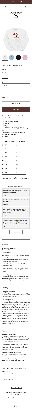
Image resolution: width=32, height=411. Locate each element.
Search (3, 368)
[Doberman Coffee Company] (16, 15)
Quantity (4, 73)
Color (3, 82)
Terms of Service (6, 371)
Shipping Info (10, 368)
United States (8, 379)
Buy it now (16, 109)
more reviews (16, 232)
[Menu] (3, 6)
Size (3, 90)
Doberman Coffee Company (12, 374)
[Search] (6, 6)
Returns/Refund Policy (20, 368)
